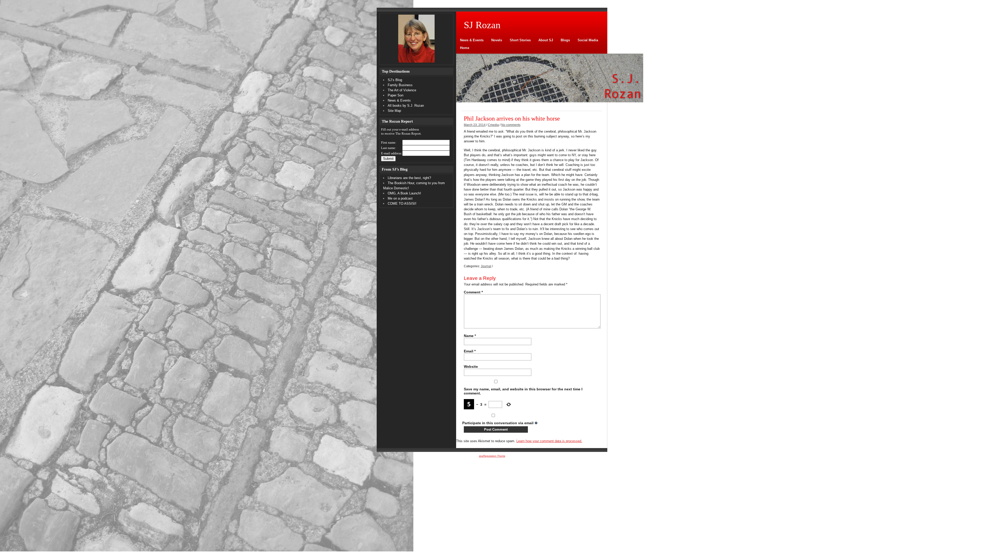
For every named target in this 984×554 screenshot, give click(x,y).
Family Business (400, 85)
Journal (486, 266)
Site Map (394, 111)
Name (470, 336)
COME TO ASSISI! (402, 203)
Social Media (588, 40)
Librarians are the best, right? (409, 178)
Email (470, 351)
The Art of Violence (402, 90)
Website (471, 366)
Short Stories (520, 40)
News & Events (472, 40)
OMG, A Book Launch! (404, 193)
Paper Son (395, 95)
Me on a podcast (400, 198)
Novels (496, 40)
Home (464, 48)
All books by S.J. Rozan (406, 105)
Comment (473, 292)
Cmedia (493, 124)
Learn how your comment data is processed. (549, 441)
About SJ (545, 40)
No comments (510, 124)
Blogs (565, 40)
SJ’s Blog (395, 80)
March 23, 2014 (475, 124)
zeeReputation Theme (492, 455)
